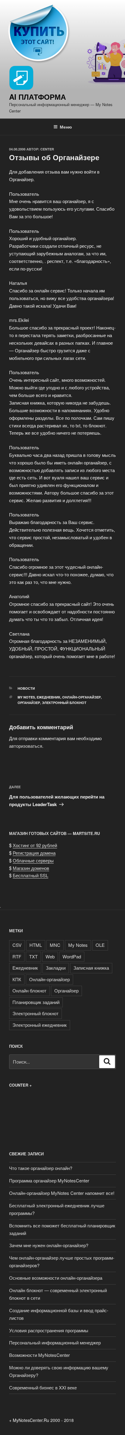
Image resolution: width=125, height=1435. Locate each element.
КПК (16, 979)
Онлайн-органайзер (81, 697)
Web (50, 956)
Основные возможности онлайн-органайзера (55, 1278)
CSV (17, 945)
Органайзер (29, 702)
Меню (66, 127)
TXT (33, 956)
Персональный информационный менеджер (55, 1342)
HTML (35, 945)
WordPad (71, 956)
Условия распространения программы (48, 1330)
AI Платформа (37, 96)
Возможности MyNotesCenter (39, 1355)
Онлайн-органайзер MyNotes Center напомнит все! (61, 1193)
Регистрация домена (34, 853)
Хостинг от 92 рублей (35, 845)
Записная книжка (91, 967)
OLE (100, 945)
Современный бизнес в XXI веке (43, 1387)
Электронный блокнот (64, 702)
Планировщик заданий (35, 1002)
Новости (26, 688)
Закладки (56, 967)
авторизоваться (25, 746)
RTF (16, 956)
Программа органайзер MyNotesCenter (49, 1180)
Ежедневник (48, 697)
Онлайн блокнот (29, 990)
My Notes (26, 697)
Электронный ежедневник (39, 1025)
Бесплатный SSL (30, 875)
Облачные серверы (33, 860)
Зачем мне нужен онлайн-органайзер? (48, 1245)
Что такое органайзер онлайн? (40, 1168)
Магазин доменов (31, 868)
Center (47, 149)
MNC (55, 945)
